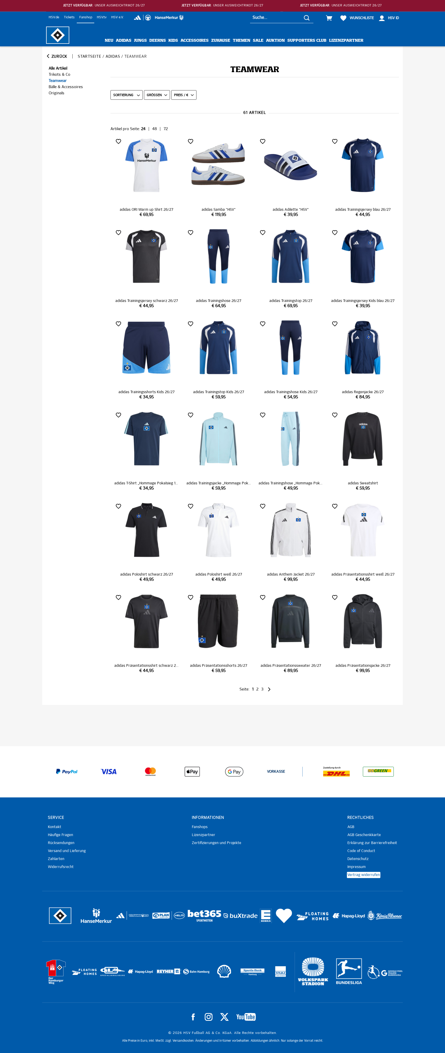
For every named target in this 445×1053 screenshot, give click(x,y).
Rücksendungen (61, 843)
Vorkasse (276, 771)
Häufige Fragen (60, 835)
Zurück (58, 56)
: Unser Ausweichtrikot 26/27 (104, 5)
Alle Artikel (58, 68)
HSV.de (54, 17)
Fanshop (85, 17)
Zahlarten (56, 859)
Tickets (69, 17)
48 (154, 129)
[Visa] (108, 772)
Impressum (356, 867)
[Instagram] (208, 1017)
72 (166, 129)
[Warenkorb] (329, 18)
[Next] (268, 689)
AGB (350, 827)
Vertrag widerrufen (363, 875)
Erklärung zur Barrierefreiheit (372, 843)
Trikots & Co (59, 75)
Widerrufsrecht (61, 867)
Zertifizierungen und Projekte (216, 843)
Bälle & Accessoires (66, 87)
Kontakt (54, 827)
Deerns (157, 41)
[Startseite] (57, 35)
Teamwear (58, 81)
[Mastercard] (150, 772)
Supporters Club (307, 41)
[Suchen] (307, 17)
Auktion (275, 41)
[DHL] (336, 772)
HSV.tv (102, 17)
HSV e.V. (117, 17)
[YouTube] (246, 1017)
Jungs (140, 41)
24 (143, 129)
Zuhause (220, 41)
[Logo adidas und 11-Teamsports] (121, 918)
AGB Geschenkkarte (364, 835)
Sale (258, 41)
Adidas (123, 41)
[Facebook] (193, 1017)
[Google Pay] (234, 772)
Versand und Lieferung (67, 851)
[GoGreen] (378, 772)
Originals (56, 93)
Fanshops (200, 827)
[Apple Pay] (192, 772)
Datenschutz (358, 859)
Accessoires (195, 41)
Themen (241, 41)
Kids (173, 41)
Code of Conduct (361, 851)
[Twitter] (224, 1017)
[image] (146, 177)
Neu (109, 41)
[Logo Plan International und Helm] (159, 917)
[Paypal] (66, 772)
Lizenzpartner (346, 41)
